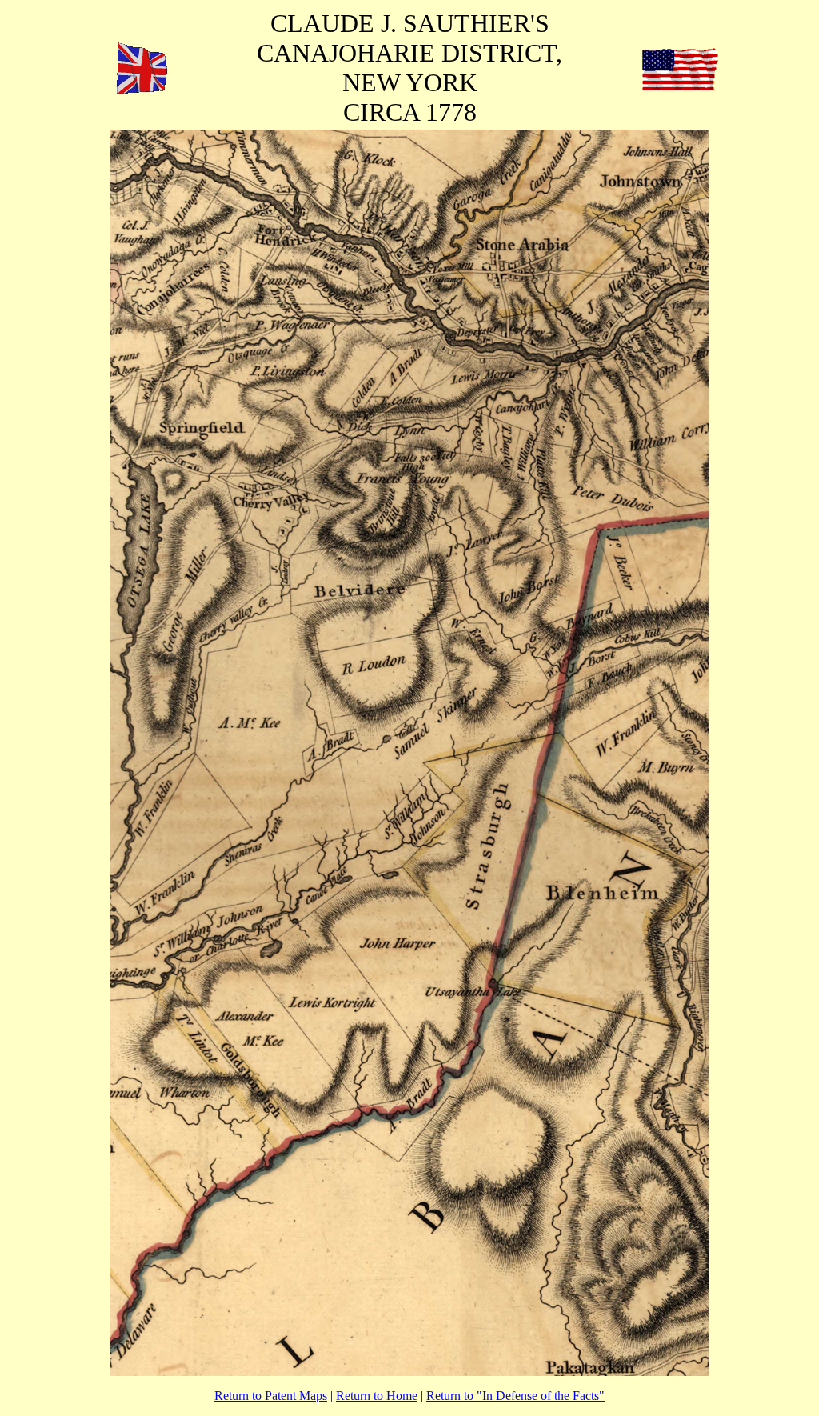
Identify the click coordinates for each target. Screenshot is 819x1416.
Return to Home (376, 1395)
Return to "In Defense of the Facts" (515, 1395)
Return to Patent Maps (270, 1395)
